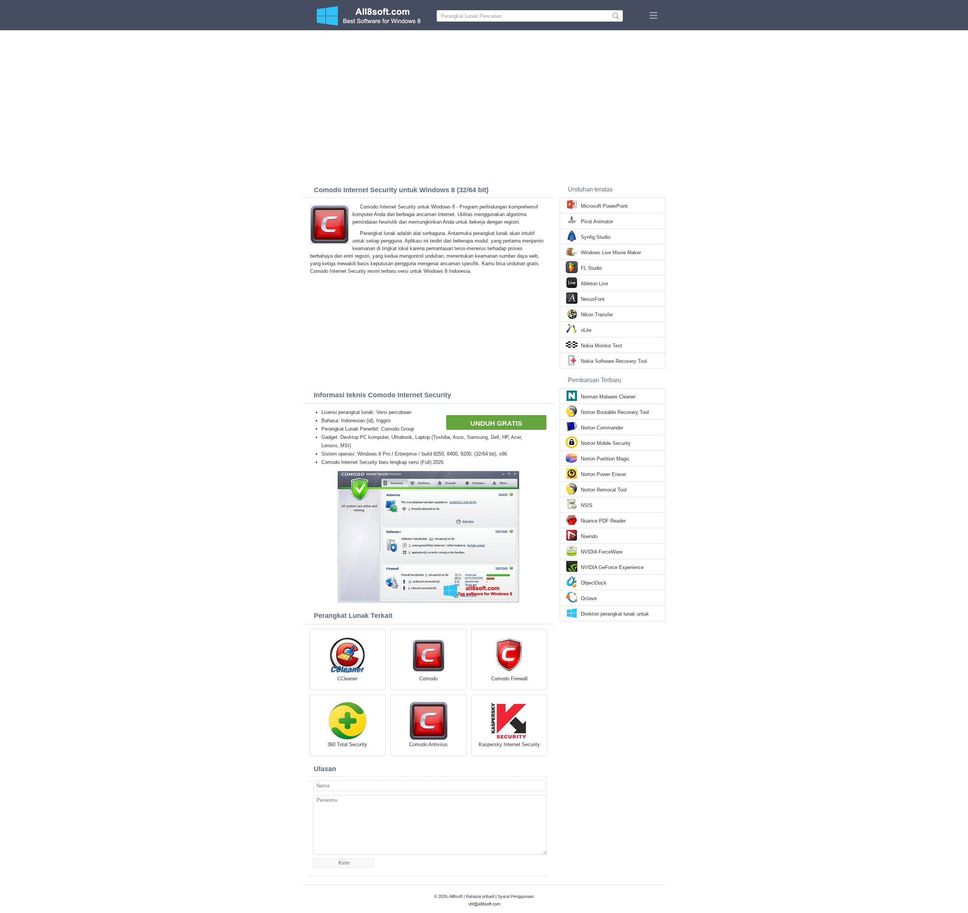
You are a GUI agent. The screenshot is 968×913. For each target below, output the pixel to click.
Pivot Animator (597, 221)
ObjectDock (594, 583)
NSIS (587, 505)
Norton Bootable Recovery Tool (615, 412)
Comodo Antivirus (428, 744)
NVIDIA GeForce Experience (612, 567)
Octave (589, 598)
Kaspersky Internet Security (509, 744)
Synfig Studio (595, 237)
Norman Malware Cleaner (608, 397)
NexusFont (593, 299)
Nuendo (589, 536)
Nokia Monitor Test (601, 345)
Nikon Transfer (597, 314)
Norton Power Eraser (603, 474)
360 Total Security (347, 744)
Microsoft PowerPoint (604, 206)
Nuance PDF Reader (603, 521)
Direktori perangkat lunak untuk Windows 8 (615, 614)
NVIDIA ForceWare (601, 552)
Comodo (428, 678)
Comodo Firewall (509, 678)
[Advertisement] (484, 87)
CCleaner (347, 678)
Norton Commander (602, 428)
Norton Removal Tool (604, 490)
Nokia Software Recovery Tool (614, 361)
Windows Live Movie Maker (611, 252)
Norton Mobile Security (606, 443)
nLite (586, 330)
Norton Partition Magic (605, 459)
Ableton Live (594, 283)
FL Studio (591, 268)
